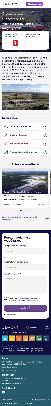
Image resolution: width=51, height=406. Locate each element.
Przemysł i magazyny (24, 12)
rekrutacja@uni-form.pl (11, 384)
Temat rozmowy (12, 274)
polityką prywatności (30, 300)
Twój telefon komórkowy (17, 262)
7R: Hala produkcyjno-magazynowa (13, 14)
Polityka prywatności (40, 400)
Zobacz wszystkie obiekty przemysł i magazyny (19, 218)
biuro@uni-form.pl (9, 367)
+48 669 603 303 (9, 370)
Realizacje (11, 12)
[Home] (3, 12)
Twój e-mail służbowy (15, 246)
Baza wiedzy (7, 400)
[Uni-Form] (9, 4)
